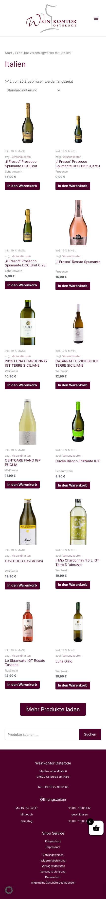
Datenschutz (53, 841)
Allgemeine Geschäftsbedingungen (53, 882)
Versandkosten (21, 157)
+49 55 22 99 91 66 (56, 787)
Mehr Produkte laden (53, 709)
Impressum (53, 847)
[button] (9, 890)
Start (8, 53)
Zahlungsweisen (53, 855)
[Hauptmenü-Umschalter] (96, 18)
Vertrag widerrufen (53, 866)
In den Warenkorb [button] (22, 186)
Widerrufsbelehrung (53, 860)
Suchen (90, 734)
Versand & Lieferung (53, 871)
